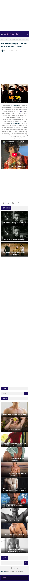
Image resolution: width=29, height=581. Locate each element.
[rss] (17, 568)
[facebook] (3, 203)
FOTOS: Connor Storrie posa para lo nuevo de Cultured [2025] (17, 39)
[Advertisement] (14, 16)
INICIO (4, 577)
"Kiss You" (18, 111)
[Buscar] (27, 34)
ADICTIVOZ (7, 50)
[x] (8, 203)
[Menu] (2, 34)
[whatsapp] (13, 203)
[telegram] (18, 203)
